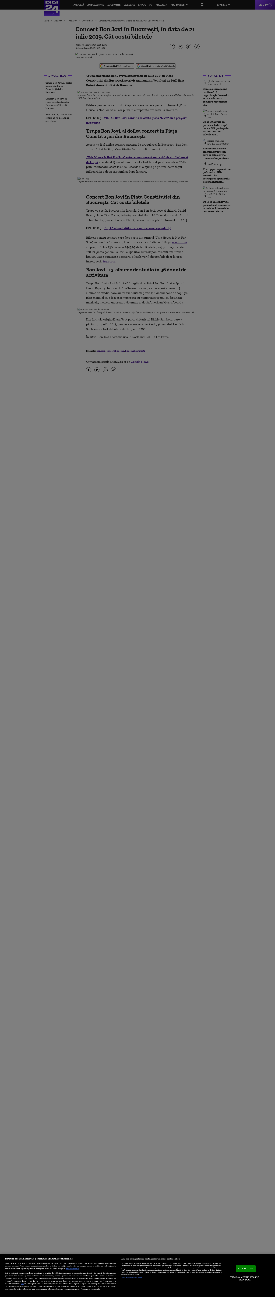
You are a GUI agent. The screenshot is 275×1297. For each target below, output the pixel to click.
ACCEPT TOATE (245, 1269)
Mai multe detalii (72, 1268)
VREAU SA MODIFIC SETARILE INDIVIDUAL (244, 1278)
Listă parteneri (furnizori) (131, 1277)
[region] (137, 1275)
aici (22, 1283)
